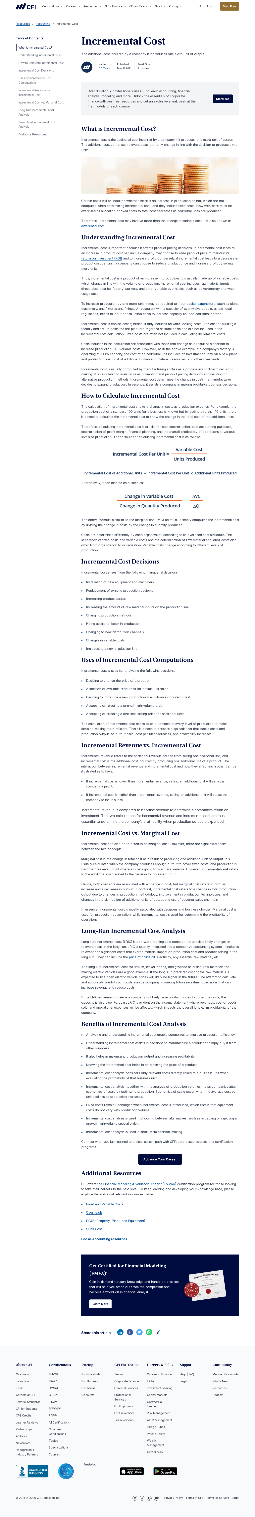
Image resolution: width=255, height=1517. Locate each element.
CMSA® (54, 1388)
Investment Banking (160, 1388)
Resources (90, 6)
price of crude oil (142, 957)
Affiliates (21, 1436)
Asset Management (159, 1420)
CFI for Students (26, 1408)
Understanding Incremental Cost (40, 55)
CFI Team (104, 68)
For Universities (124, 1413)
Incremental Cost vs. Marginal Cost (41, 102)
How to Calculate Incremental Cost (41, 63)
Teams (118, 1374)
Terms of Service (217, 1497)
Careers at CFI (25, 1395)
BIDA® (53, 1402)
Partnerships (24, 1429)
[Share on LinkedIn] (120, 1334)
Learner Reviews (27, 1422)
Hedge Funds (156, 1427)
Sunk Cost (94, 1229)
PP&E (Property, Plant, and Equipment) (115, 1221)
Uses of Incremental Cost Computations (35, 80)
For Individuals (90, 1374)
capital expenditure (201, 304)
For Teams (88, 1388)
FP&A (150, 1381)
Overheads (94, 1212)
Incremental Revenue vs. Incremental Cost (35, 92)
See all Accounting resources (104, 1239)
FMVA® (53, 1374)
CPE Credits (23, 1415)
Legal (183, 1381)
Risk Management (158, 1413)
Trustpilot (89, 1464)
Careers (71, 6)
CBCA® (53, 1395)
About (158, 6)
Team (19, 1388)
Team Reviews (124, 1420)
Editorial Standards (28, 1402)
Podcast (218, 1395)
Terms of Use (194, 1497)
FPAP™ (53, 1381)
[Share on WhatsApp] (149, 1334)
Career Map (155, 1452)
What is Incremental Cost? (35, 47)
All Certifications (59, 1422)
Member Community (226, 1374)
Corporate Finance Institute (26, 6)
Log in (211, 6)
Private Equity (156, 1433)
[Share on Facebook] (130, 1334)
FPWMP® (55, 1408)
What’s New (220, 1381)
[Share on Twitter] (139, 1334)
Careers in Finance (159, 1374)
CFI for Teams (138, 6)
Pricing (173, 6)
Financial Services (126, 1388)
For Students (89, 1381)
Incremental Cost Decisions (36, 70)
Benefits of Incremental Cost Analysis (37, 124)
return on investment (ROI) (101, 258)
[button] (200, 6)
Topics (53, 1440)
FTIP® (53, 1415)
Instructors (22, 1381)
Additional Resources (32, 134)
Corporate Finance (126, 1381)
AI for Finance (113, 6)
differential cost (92, 226)
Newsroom (23, 1443)
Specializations (59, 1447)
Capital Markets (157, 1395)
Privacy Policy (173, 1497)
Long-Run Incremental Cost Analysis (36, 112)
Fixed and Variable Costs (104, 1204)
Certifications (50, 6)
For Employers (123, 1406)
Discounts (87, 1395)
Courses (54, 1454)
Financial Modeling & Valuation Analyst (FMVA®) (139, 1184)
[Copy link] (158, 1334)
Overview (22, 1374)
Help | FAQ (187, 1374)
